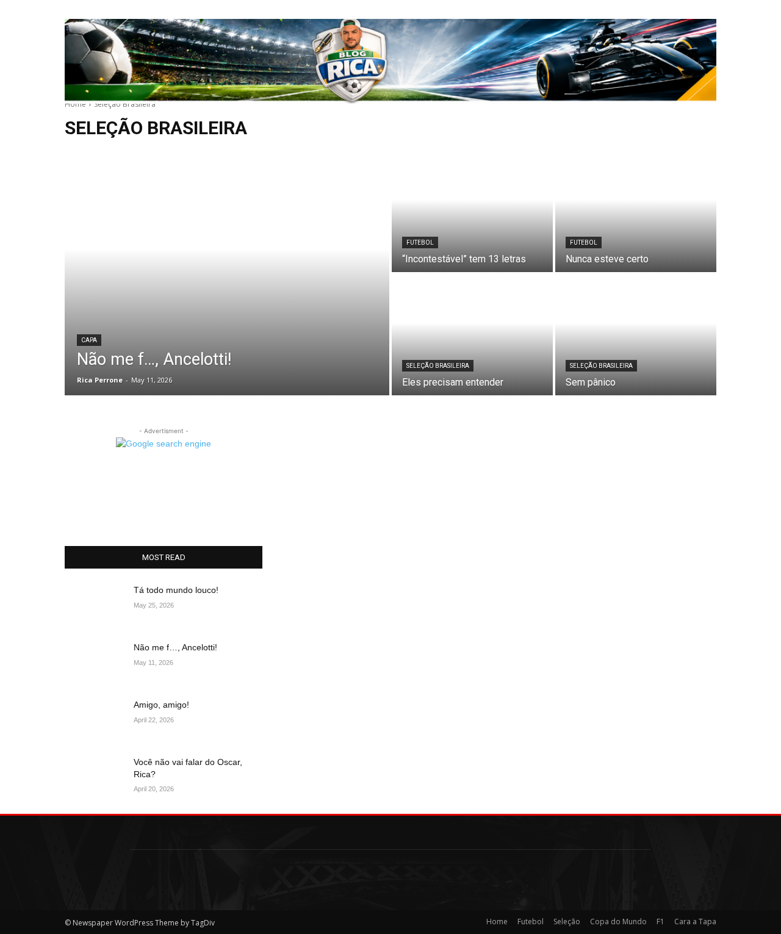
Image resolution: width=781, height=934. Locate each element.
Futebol (420, 242)
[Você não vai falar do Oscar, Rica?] (94, 777)
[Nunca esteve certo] (635, 211)
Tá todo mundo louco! (176, 590)
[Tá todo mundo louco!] (94, 605)
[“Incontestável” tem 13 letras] (472, 211)
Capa (89, 340)
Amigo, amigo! (161, 704)
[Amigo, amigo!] (94, 720)
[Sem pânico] (635, 335)
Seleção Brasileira (437, 365)
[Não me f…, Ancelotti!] (227, 273)
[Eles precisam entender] (472, 335)
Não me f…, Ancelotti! (175, 647)
